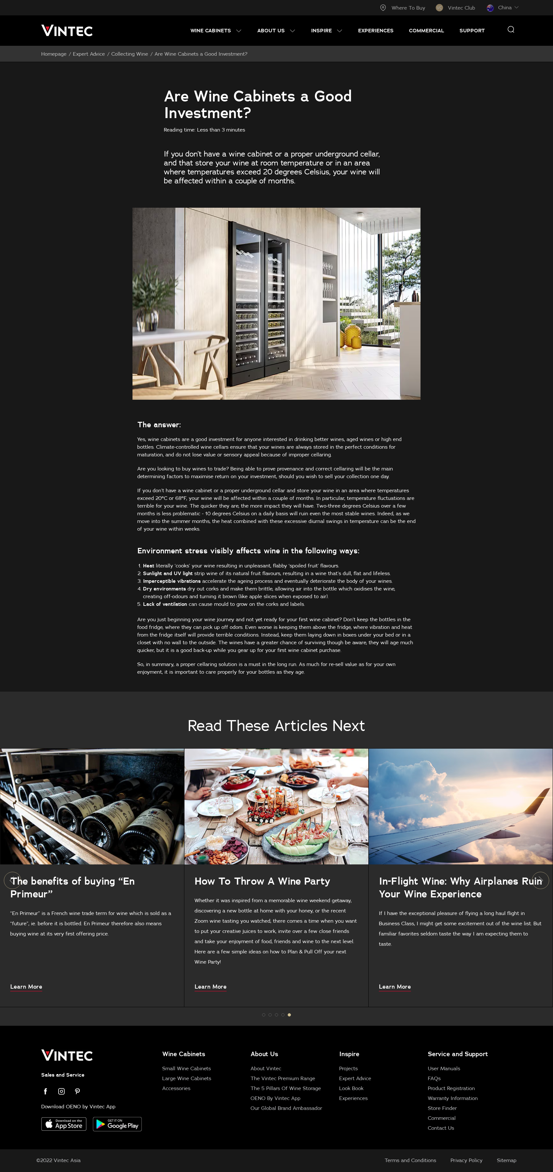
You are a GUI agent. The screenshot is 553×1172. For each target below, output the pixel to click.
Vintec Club (461, 7)
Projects (348, 1068)
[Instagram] (65, 1091)
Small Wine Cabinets (186, 1068)
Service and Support (458, 1054)
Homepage (54, 54)
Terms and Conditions (410, 1160)
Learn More (26, 987)
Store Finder (442, 1108)
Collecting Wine (129, 54)
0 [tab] (263, 1015)
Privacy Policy (467, 1160)
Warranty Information (453, 1098)
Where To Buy (408, 7)
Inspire (349, 1054)
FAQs (434, 1078)
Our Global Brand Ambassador (286, 1108)
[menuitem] (216, 30)
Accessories (176, 1088)
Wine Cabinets (183, 1054)
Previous (12, 880)
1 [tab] (270, 1015)
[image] (92, 806)
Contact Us (441, 1128)
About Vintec (266, 1068)
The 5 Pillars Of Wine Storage (286, 1088)
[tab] (335, 1090)
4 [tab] (289, 1015)
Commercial (442, 1118)
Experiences (353, 1098)
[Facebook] (49, 1091)
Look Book (351, 1088)
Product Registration (451, 1088)
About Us (264, 1054)
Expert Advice (89, 54)
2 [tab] (276, 1015)
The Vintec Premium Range (283, 1078)
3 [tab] (283, 1015)
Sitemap (507, 1160)
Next (540, 880)
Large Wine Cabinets (186, 1078)
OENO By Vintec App (276, 1098)
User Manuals (444, 1068)
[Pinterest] (81, 1091)
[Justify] (511, 29)
